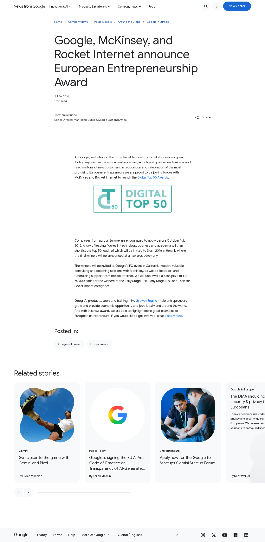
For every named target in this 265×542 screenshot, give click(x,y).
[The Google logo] (21, 535)
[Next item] (28, 492)
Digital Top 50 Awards (152, 178)
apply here (174, 316)
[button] (237, 6)
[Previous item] (18, 492)
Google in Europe (158, 21)
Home (58, 21)
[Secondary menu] (217, 6)
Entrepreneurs (99, 344)
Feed (152, 6)
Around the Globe (129, 21)
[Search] (206, 6)
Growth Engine (146, 301)
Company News (78, 21)
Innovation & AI (58, 6)
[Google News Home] (29, 6)
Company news (128, 6)
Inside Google (103, 21)
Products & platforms (93, 6)
